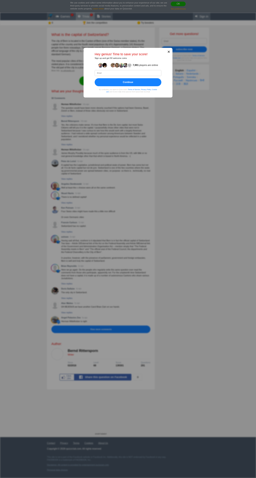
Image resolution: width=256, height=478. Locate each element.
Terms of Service (134, 89)
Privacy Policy (146, 89)
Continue (128, 82)
